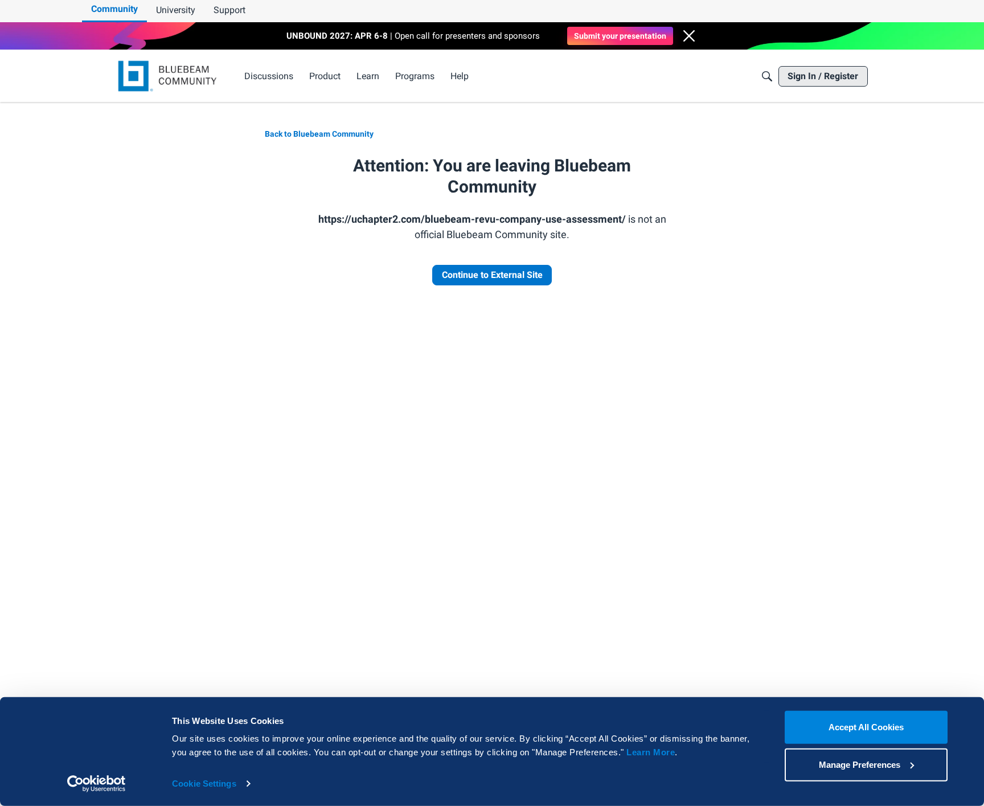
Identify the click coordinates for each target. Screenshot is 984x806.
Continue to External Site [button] (492, 274)
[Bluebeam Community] (169, 76)
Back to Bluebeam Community (319, 133)
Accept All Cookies (866, 727)
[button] (689, 36)
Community (114, 8)
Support (229, 10)
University (175, 10)
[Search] (767, 76)
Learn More (650, 752)
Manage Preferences (859, 764)
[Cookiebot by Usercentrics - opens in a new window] (96, 783)
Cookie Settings (204, 783)
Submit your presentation (620, 35)
